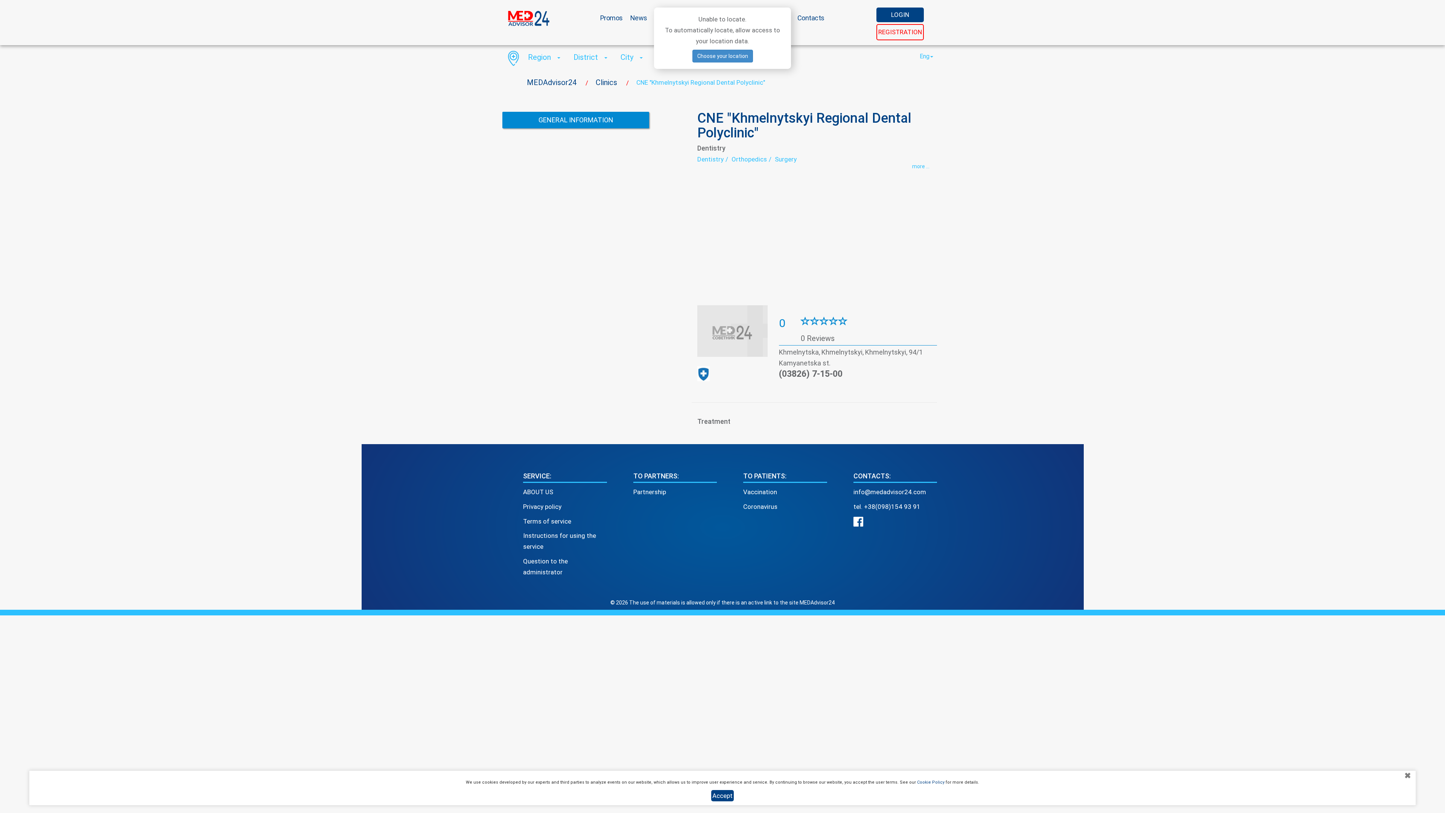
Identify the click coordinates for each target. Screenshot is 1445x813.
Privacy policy (542, 506)
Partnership (649, 492)
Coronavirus (760, 506)
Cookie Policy (931, 782)
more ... (920, 166)
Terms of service (547, 521)
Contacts (810, 18)
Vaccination (760, 492)
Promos (611, 18)
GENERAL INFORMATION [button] (575, 120)
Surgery (786, 159)
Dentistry (710, 159)
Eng (924, 56)
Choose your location (722, 56)
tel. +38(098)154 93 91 (886, 506)
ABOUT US (538, 492)
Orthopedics (749, 159)
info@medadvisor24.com (889, 492)
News (638, 18)
